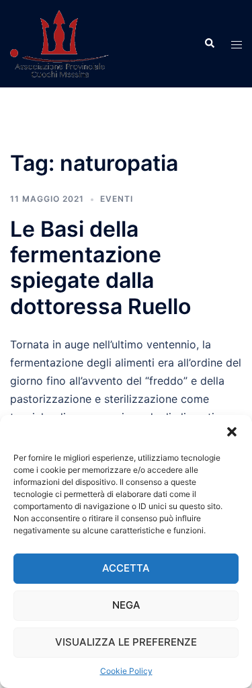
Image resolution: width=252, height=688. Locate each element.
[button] (232, 431)
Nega (126, 605)
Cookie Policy (126, 671)
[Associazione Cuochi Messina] (59, 42)
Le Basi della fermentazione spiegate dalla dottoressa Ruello (100, 267)
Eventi (116, 199)
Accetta (126, 568)
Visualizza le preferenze (126, 642)
